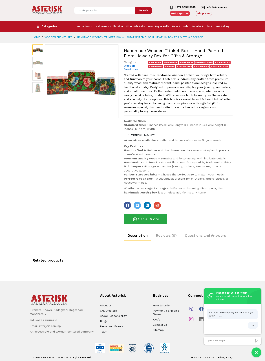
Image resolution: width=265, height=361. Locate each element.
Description (137, 235)
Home (36, 37)
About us (106, 305)
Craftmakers (108, 310)
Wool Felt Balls (135, 26)
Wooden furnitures (58, 37)
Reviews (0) (166, 235)
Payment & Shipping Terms (166, 312)
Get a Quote (148, 219)
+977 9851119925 (46, 320)
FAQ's (156, 319)
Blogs (103, 321)
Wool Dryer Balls (158, 26)
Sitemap (158, 330)
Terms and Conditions (203, 357)
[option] (81, 81)
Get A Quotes (180, 13)
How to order (162, 305)
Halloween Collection (109, 26)
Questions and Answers (205, 235)
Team (103, 331)
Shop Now (203, 13)
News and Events (111, 326)
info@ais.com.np (50, 326)
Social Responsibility (113, 316)
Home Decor (84, 26)
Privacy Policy (225, 357)
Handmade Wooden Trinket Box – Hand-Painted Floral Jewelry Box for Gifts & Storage (139, 37)
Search (143, 10)
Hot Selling (222, 26)
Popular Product (201, 26)
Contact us (160, 324)
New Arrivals (180, 26)
